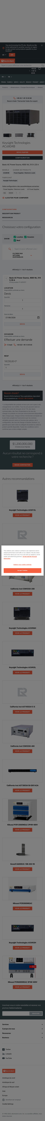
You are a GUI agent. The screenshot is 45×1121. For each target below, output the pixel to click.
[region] (22, 560)
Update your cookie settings (22, 564)
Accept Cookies (22, 570)
